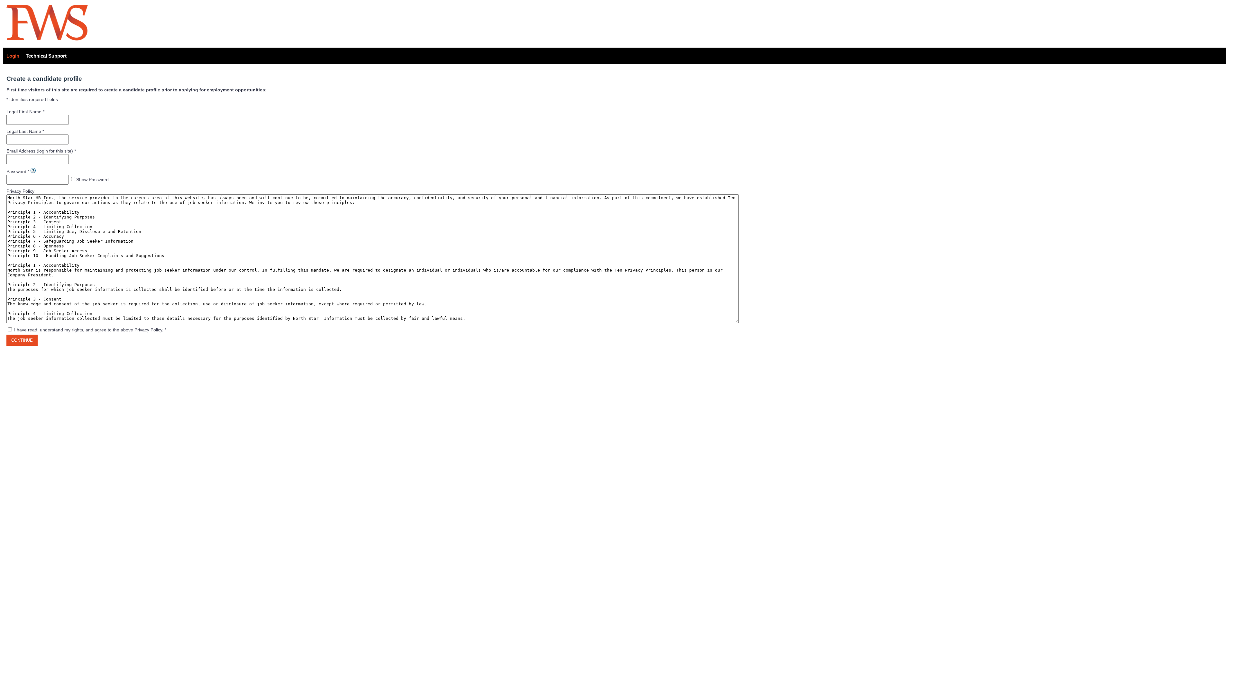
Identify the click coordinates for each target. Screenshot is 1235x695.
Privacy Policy (20, 191)
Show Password (92, 179)
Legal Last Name (23, 131)
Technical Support (46, 56)
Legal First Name (23, 111)
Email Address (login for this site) (39, 150)
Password (16, 171)
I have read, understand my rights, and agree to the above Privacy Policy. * (90, 329)
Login (12, 56)
